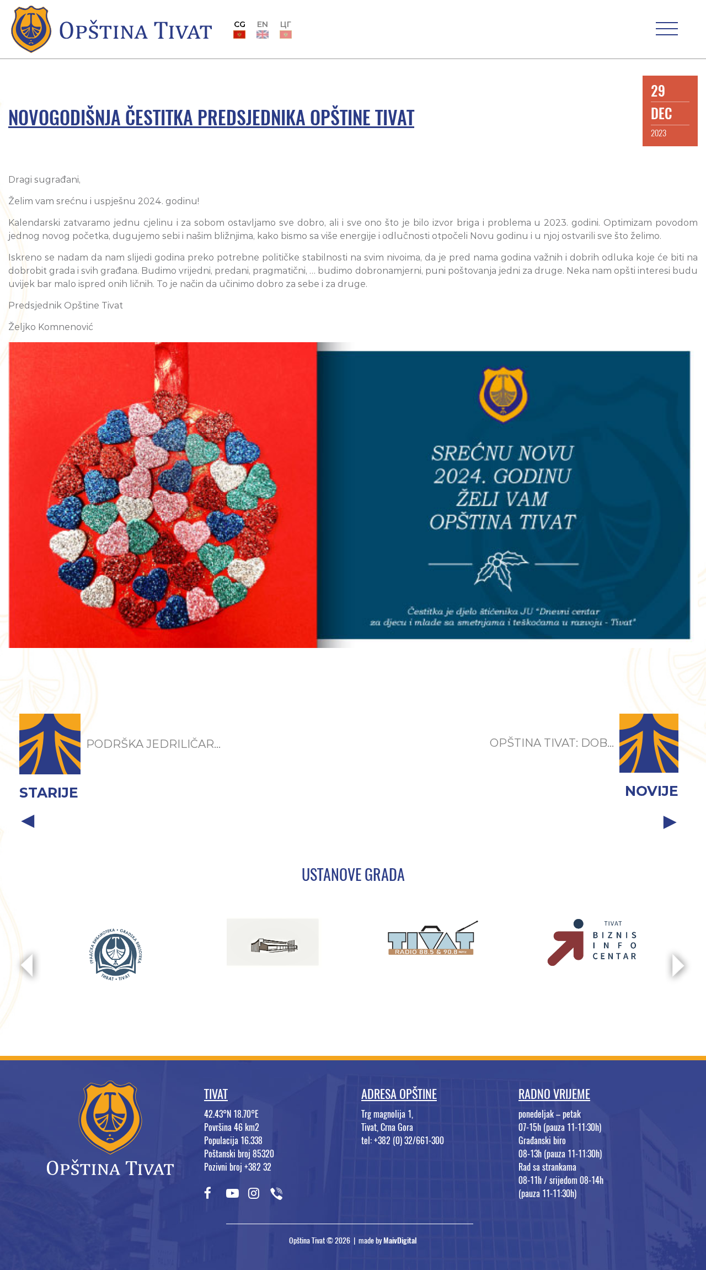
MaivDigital (400, 1240)
